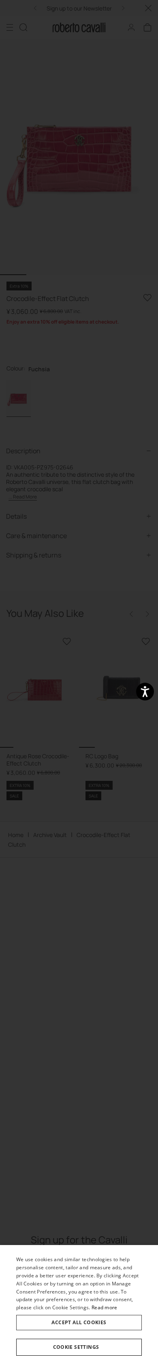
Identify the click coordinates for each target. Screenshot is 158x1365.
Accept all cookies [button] (78, 1322)
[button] (79, 1347)
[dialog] (79, 1305)
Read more (104, 1307)
